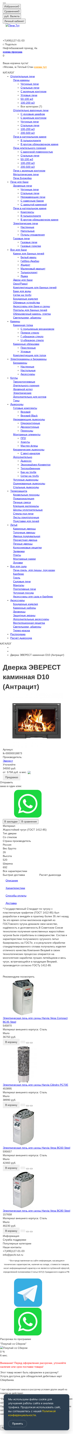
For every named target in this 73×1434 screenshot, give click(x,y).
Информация (11, 1235)
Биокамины (20, 362)
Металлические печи (26, 174)
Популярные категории (17, 1243)
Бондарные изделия (25, 298)
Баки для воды (22, 291)
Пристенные (28, 347)
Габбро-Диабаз (30, 261)
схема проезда (12, 51)
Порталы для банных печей (30, 310)
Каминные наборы (24, 607)
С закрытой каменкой (34, 204)
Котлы (14, 377)
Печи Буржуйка (22, 178)
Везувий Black (29, 415)
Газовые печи (21, 238)
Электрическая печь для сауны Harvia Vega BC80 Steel (36, 1210)
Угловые (26, 351)
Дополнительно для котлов (29, 396)
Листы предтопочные (26, 517)
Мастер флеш (29, 445)
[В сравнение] (31, 1042)
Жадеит (25, 264)
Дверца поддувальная (26, 536)
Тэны (16, 400)
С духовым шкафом (33, 114)
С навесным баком (32, 200)
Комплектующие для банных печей (35, 287)
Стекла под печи (23, 513)
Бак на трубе (28, 472)
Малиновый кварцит (33, 268)
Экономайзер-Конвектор (36, 464)
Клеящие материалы (26, 506)
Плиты (17, 555)
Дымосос (26, 460)
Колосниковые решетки (27, 547)
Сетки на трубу (22, 294)
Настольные (28, 370)
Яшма (24, 276)
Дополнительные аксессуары (31, 619)
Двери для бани (23, 279)
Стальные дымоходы (26, 487)
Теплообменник (30, 468)
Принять (17, 1423)
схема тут (40, 66)
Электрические (22, 392)
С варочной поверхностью (37, 151)
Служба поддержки (14, 1239)
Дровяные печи (22, 185)
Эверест (8, 760)
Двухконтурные (30, 426)
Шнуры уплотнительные (28, 509)
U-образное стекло (32, 340)
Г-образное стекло (32, 336)
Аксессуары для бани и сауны (31, 306)
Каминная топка (23, 325)
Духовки (18, 562)
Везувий (26, 411)
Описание (12, 880)
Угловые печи (29, 95)
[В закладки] (27, 1042)
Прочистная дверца (25, 539)
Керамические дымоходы (28, 449)
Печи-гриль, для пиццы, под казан (34, 570)
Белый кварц (28, 257)
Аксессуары (28, 374)
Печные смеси (22, 502)
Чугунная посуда (23, 592)
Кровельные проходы (26, 494)
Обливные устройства (26, 302)
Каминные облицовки (26, 343)
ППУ (23, 438)
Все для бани (18, 249)
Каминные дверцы (24, 528)
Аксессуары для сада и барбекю (33, 596)
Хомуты (25, 441)
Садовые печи (22, 581)
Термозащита (18, 490)
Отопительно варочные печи (30, 110)
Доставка (11, 903)
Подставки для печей (26, 521)
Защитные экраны (24, 615)
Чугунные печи (30, 83)
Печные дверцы (23, 543)
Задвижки (19, 551)
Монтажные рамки (24, 558)
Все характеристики (15, 871)
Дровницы (19, 611)
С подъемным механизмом (37, 328)
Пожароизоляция (23, 498)
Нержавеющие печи (33, 196)
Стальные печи (30, 87)
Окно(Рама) (20, 283)
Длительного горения (26, 385)
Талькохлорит (29, 272)
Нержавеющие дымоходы (29, 419)
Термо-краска (21, 630)
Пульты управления (33, 234)
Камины (15, 321)
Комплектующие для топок (29, 355)
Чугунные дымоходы (25, 479)
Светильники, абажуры (27, 317)
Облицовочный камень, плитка (32, 313)
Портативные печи (24, 588)
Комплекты (27, 212)
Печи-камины (21, 80)
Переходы (27, 430)
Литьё (13, 524)
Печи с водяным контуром (29, 170)
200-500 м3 (28, 132)
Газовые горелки (31, 245)
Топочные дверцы (24, 532)
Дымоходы (16, 404)
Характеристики (15, 888)
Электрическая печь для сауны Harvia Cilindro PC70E (35, 1084)
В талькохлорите (31, 140)
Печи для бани (19, 181)
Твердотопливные (24, 381)
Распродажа (17, 634)
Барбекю (18, 573)
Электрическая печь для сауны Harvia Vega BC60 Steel (36, 1147)
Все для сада (18, 566)
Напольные (28, 230)
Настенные (27, 227)
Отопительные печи (22, 76)
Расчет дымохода (21, 637)
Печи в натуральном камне (29, 136)
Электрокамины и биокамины (28, 359)
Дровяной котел (23, 389)
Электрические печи (25, 223)
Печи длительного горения (29, 147)
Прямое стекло (30, 332)
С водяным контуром (33, 91)
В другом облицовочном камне (39, 144)
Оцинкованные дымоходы (29, 483)
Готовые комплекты (25, 408)
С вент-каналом (30, 453)
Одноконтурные (30, 423)
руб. (11, 16)
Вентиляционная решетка (29, 622)
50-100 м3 (27, 98)
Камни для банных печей (28, 253)
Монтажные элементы (26, 434)
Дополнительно (22, 457)
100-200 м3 (28, 102)
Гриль (16, 577)
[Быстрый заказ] (22, 1042)
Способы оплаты (16, 895)
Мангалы (18, 585)
